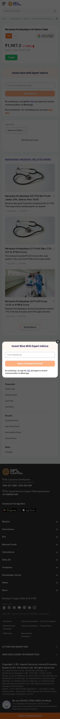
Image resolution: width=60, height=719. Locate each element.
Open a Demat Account (30, 363)
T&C (28, 371)
